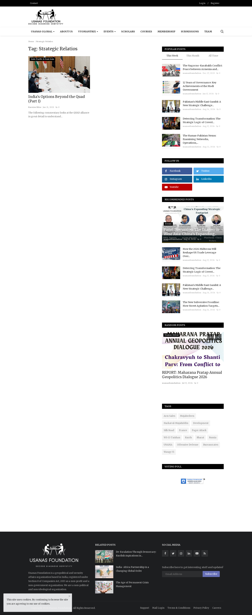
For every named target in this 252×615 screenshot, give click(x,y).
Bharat (200, 437)
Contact (34, 3)
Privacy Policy (201, 607)
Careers (216, 607)
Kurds (188, 437)
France (183, 430)
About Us (66, 31)
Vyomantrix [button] (87, 31)
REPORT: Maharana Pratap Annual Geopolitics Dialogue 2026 (192, 374)
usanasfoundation (192, 73)
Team (208, 31)
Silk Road (169, 430)
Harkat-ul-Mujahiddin (176, 423)
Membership (166, 31)
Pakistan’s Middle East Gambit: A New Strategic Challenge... (202, 103)
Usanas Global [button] (42, 31)
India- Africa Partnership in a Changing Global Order (132, 569)
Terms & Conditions (178, 607)
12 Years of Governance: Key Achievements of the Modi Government (199, 86)
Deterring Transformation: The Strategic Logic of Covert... (201, 120)
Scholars (128, 31)
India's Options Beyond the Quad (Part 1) (56, 99)
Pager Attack (199, 430)
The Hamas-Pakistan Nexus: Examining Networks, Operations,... (199, 139)
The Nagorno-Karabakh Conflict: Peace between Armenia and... (202, 67)
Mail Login (158, 607)
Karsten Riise (34, 107)
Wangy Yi (169, 451)
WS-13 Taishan (172, 437)
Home (31, 41)
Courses (146, 31)
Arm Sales (169, 416)
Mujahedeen (187, 416)
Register (215, 3)
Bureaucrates (210, 444)
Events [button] (109, 31)
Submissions (190, 31)
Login (202, 3)
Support (144, 607)
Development (200, 423)
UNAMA (168, 444)
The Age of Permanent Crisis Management (132, 584)
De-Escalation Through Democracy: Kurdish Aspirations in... (136, 553)
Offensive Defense (187, 444)
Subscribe (211, 573)
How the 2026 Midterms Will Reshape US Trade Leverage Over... (199, 252)
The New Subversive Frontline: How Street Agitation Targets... (201, 304)
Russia (212, 437)
